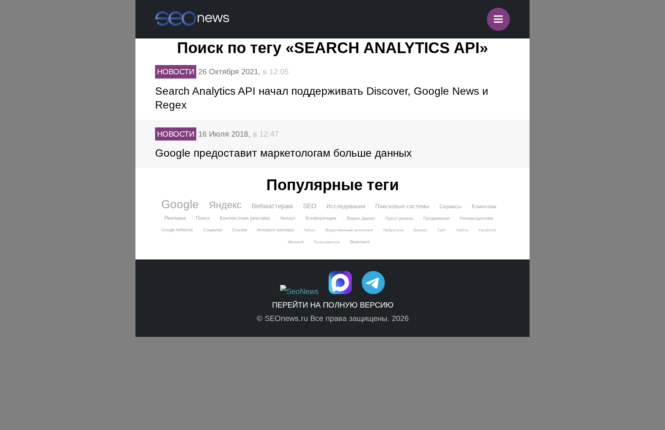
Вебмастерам (272, 206)
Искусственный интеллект (349, 230)
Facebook (487, 230)
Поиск (203, 218)
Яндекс (225, 204)
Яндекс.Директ (360, 218)
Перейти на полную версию (332, 305)
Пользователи (327, 242)
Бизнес (420, 230)
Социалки (212, 230)
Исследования (345, 206)
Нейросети (393, 230)
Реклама (175, 218)
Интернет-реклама (275, 230)
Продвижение (436, 218)
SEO (309, 206)
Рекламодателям (476, 218)
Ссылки (239, 230)
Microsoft (296, 242)
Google (180, 204)
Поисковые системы (402, 206)
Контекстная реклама (245, 218)
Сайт (441, 230)
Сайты (462, 230)
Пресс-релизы (399, 218)
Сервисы (450, 206)
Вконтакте (360, 241)
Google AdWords (177, 230)
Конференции (321, 218)
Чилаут (288, 218)
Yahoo (309, 230)
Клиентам (484, 206)
